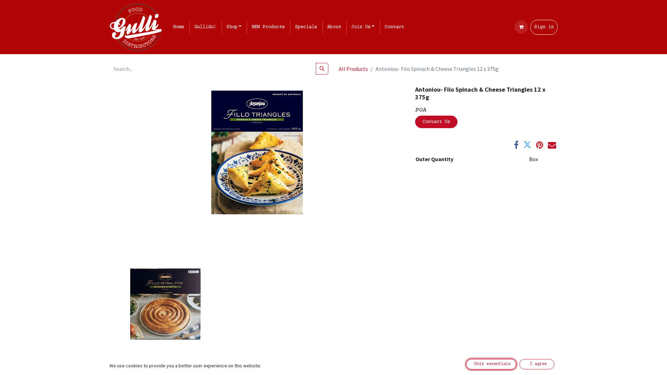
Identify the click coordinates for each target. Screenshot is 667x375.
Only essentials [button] (491, 364)
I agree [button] (537, 364)
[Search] (322, 69)
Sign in (544, 27)
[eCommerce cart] (521, 27)
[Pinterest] (539, 145)
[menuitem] (180, 27)
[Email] (552, 145)
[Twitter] (527, 145)
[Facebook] (516, 145)
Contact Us (436, 122)
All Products (353, 68)
